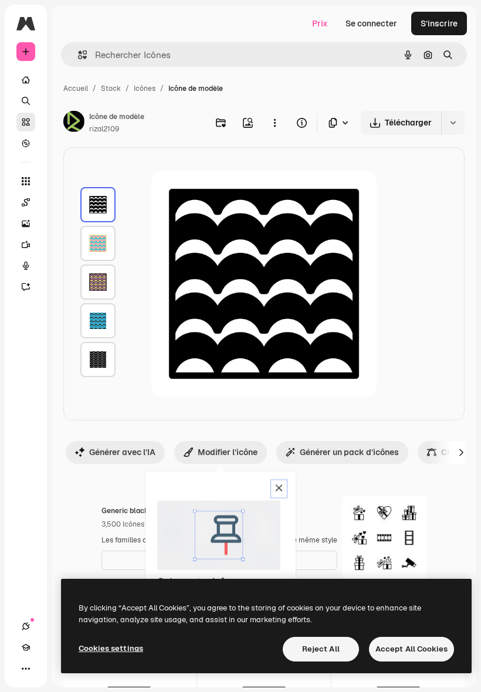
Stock (111, 88)
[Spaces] (25, 202)
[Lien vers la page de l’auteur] (73, 123)
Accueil (75, 88)
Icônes (144, 88)
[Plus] (25, 668)
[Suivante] (461, 452)
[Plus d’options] (274, 122)
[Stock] (25, 122)
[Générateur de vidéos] (25, 244)
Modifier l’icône (228, 452)
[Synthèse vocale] (25, 265)
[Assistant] (25, 286)
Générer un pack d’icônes (349, 452)
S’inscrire (439, 23)
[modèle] (98, 204)
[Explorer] (25, 143)
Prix (320, 23)
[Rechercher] (25, 100)
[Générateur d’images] (25, 223)
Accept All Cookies (411, 649)
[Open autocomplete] (78, 54)
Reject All (321, 649)
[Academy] (25, 647)
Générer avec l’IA (122, 452)
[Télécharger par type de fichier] (339, 123)
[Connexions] (25, 626)
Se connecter (371, 23)
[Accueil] (25, 79)
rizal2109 (104, 129)
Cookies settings (111, 648)
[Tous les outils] (25, 181)
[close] (279, 489)
